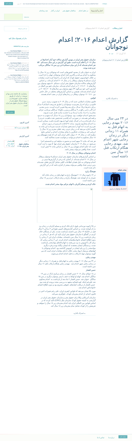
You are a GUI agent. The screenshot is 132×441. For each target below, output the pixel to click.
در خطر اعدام (83, 11)
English (26, 17)
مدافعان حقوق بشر (69, 11)
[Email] (126, 98)
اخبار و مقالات (117, 28)
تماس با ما (100, 437)
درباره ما (111, 437)
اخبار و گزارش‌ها (97, 11)
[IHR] (118, 11)
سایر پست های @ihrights (21, 46)
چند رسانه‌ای (43, 11)
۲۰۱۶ (111, 54)
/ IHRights (104, 3)
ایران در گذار (55, 11)
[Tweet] (123, 98)
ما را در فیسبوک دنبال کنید (18, 38)
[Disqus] (66, 344)
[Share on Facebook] (120, 98)
